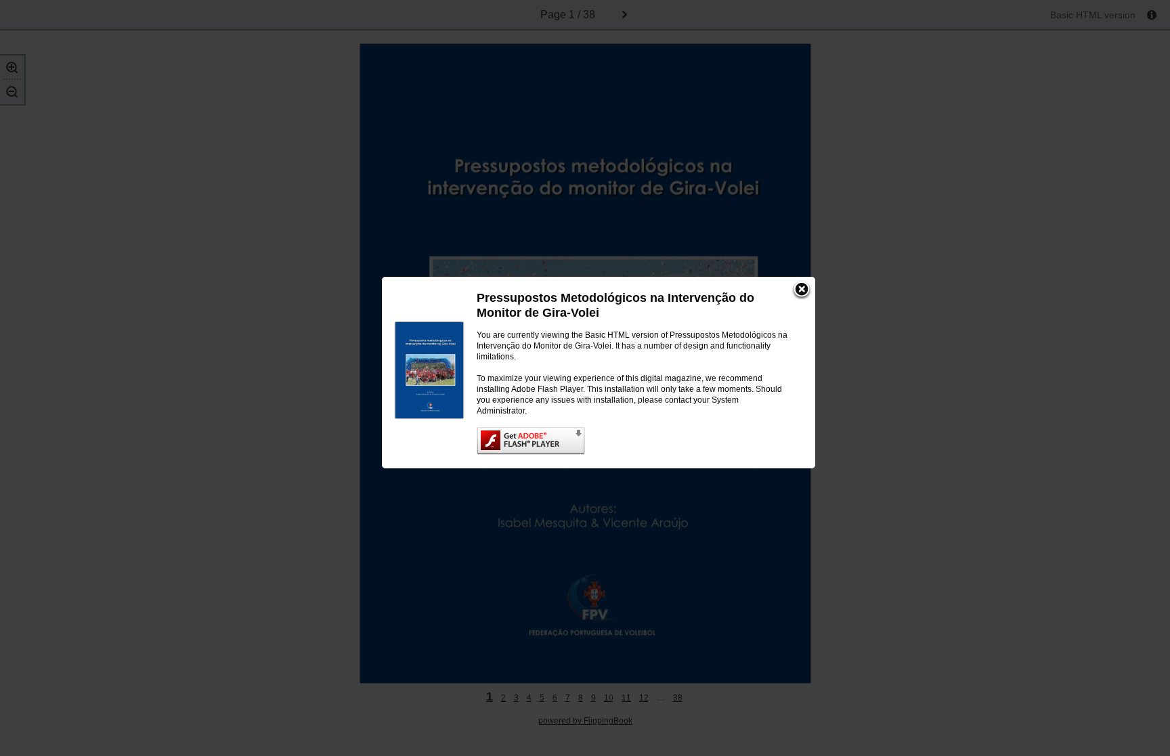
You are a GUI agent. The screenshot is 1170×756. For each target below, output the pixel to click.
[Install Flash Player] (632, 441)
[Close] (802, 290)
